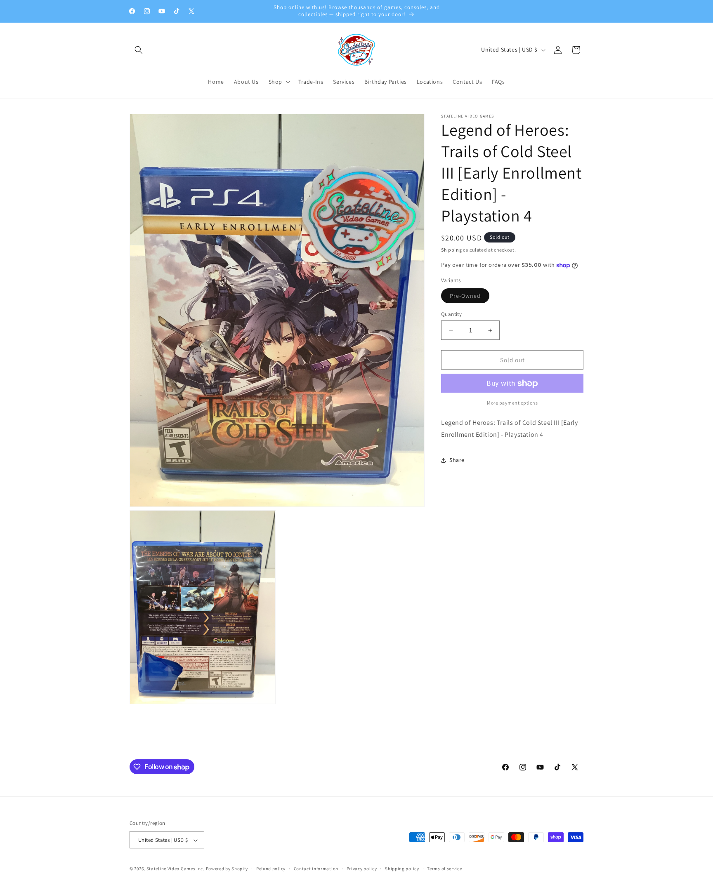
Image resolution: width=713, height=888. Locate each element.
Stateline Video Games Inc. (175, 869)
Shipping (451, 250)
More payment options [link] (512, 403)
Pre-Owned (469, 297)
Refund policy (271, 869)
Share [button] (457, 460)
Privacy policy (362, 869)
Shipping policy (402, 869)
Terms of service (444, 869)
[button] (139, 50)
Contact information (316, 869)
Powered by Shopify (227, 869)
